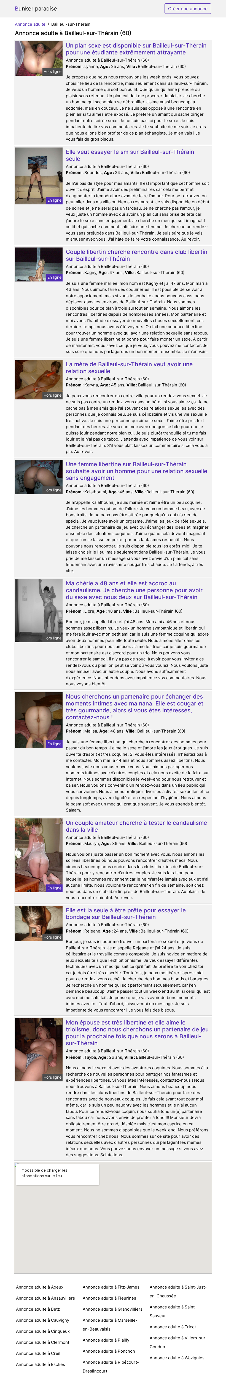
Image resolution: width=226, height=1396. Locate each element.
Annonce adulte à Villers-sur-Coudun (178, 1342)
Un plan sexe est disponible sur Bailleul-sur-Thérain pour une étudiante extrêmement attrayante (136, 49)
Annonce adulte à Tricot (173, 1326)
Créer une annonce (188, 8)
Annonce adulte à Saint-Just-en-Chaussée (178, 1291)
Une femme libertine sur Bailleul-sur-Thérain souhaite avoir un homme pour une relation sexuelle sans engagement (136, 471)
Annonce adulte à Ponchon (109, 1351)
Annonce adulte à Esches (40, 1364)
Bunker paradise (36, 8)
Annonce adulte (30, 24)
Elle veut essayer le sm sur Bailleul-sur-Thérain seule (130, 155)
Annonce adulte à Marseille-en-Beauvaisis (110, 1325)
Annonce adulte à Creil (38, 1353)
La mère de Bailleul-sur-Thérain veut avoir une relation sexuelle (129, 368)
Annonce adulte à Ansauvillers (45, 1298)
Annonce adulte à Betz (38, 1309)
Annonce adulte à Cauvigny (42, 1320)
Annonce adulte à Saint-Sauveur (173, 1311)
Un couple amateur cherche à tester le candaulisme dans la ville (136, 826)
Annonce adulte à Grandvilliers (112, 1309)
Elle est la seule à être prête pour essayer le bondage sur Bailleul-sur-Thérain (126, 914)
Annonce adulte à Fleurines (109, 1298)
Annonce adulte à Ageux (39, 1287)
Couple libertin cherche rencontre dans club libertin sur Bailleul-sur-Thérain (136, 255)
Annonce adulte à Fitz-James (111, 1287)
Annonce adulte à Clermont (42, 1342)
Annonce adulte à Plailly (106, 1340)
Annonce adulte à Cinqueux (43, 1331)
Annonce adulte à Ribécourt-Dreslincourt (111, 1367)
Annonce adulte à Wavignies (177, 1357)
